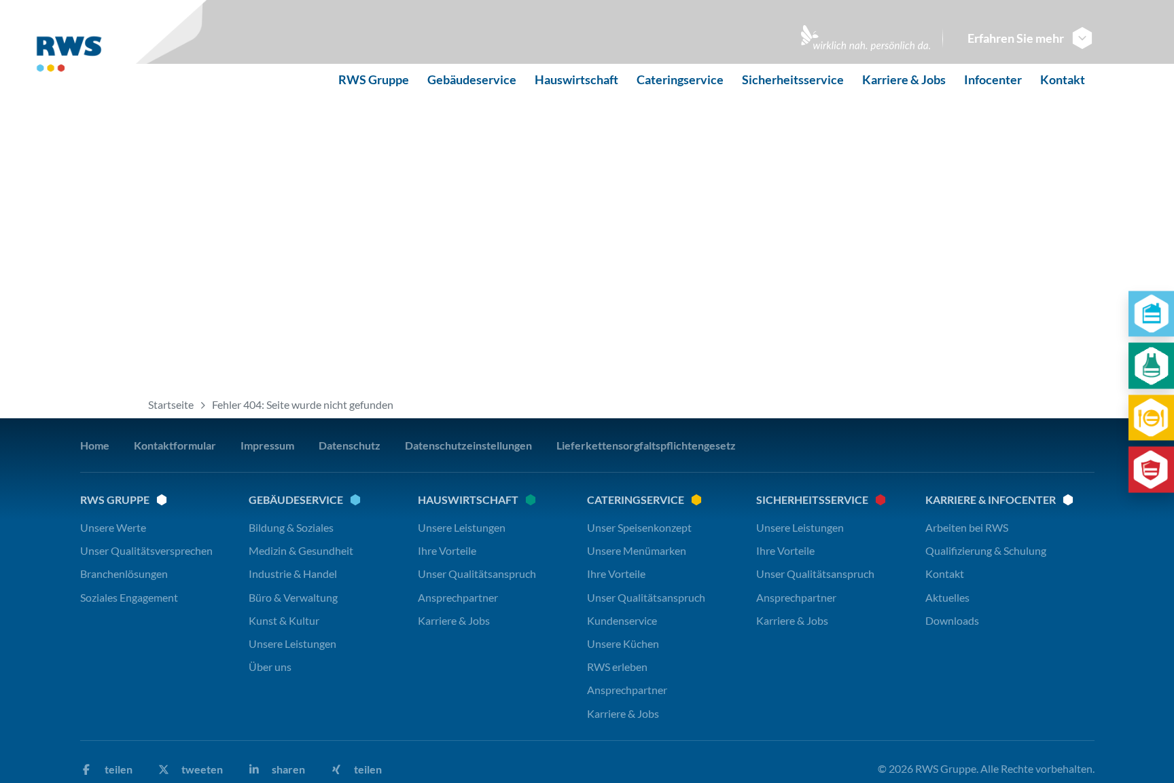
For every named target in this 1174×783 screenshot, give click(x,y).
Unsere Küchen (623, 643)
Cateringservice (680, 79)
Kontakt (1062, 79)
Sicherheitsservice (793, 79)
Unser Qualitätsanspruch (477, 573)
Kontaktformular (175, 445)
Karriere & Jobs (904, 79)
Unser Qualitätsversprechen (146, 550)
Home (94, 445)
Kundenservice (622, 620)
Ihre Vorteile (447, 550)
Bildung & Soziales (291, 527)
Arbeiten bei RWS (966, 527)
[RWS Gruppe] (105, 58)
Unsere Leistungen (292, 643)
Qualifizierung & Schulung (985, 550)
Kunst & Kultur (284, 620)
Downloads (952, 620)
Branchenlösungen (124, 573)
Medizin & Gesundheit (301, 550)
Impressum (267, 445)
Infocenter (993, 79)
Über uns (270, 666)
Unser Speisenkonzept (639, 527)
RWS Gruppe (373, 79)
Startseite (171, 404)
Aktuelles (947, 597)
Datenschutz (349, 445)
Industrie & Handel (293, 573)
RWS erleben (617, 666)
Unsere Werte (113, 527)
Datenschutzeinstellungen (468, 445)
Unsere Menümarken (636, 550)
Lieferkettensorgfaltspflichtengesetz (646, 445)
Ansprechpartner (458, 597)
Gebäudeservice (471, 79)
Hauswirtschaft (576, 79)
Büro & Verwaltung (293, 597)
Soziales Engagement (129, 597)
